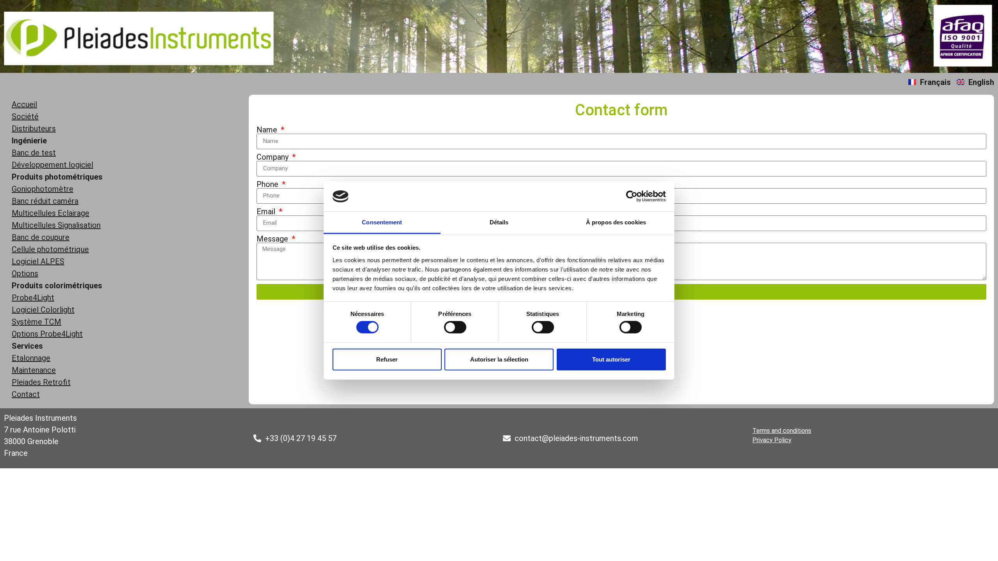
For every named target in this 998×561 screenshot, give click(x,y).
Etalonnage (31, 358)
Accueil (24, 104)
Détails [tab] (499, 222)
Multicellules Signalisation (56, 225)
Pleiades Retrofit (41, 382)
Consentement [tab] (382, 222)
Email (267, 211)
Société (25, 116)
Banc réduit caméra (45, 201)
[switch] (455, 327)
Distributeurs (34, 128)
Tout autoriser (611, 359)
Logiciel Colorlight (43, 309)
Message (273, 239)
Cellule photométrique (50, 249)
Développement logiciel (52, 164)
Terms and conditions (781, 430)
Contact (26, 394)
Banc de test (34, 152)
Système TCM (36, 321)
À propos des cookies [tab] (616, 222)
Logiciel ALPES (38, 261)
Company (273, 157)
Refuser (387, 359)
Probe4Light (33, 297)
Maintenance (34, 370)
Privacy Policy (771, 440)
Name (268, 130)
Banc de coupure (40, 237)
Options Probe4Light (47, 334)
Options (25, 273)
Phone (268, 184)
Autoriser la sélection (499, 359)
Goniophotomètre (42, 189)
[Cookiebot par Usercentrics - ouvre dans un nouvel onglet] (632, 196)
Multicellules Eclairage (50, 213)
